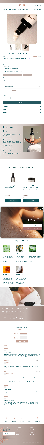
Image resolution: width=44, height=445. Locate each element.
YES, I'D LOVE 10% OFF (32, 228)
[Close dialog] (41, 209)
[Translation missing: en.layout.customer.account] (38, 5)
